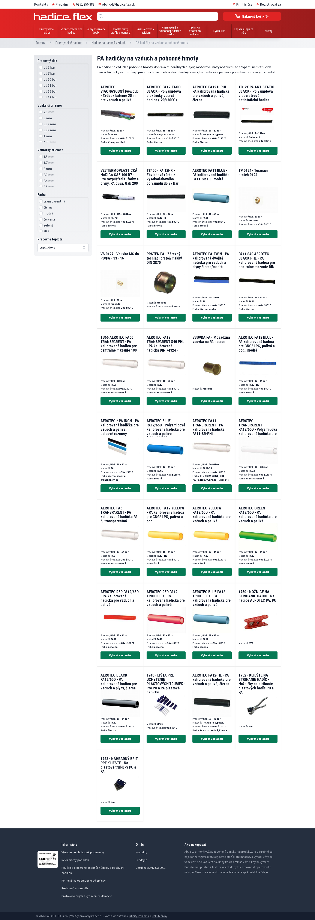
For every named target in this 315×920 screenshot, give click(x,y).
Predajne (62, 4)
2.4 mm (49, 180)
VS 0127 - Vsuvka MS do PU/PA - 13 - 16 (119, 256)
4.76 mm (50, 142)
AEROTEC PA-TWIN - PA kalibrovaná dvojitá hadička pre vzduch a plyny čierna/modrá (210, 260)
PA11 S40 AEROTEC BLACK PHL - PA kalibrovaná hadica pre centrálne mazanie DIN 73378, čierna (256, 262)
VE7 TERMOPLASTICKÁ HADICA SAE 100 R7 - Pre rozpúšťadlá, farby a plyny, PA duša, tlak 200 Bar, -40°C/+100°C (119, 179)
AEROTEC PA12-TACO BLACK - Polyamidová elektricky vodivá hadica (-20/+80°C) (164, 93)
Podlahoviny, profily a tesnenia (120, 30)
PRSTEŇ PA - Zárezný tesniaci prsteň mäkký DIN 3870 (164, 258)
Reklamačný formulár (75, 888)
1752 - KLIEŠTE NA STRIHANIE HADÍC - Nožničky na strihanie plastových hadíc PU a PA (256, 684)
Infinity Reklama (139, 916)
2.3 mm (49, 174)
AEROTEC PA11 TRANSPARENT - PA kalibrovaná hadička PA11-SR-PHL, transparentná (208, 429)
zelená (48, 225)
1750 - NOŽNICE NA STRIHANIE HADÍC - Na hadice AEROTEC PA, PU (257, 596)
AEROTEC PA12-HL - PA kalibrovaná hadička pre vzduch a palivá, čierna (211, 679)
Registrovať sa (270, 4)
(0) (255, 16)
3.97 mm (50, 130)
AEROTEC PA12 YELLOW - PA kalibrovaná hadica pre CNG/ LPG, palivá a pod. (165, 514)
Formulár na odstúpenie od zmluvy (84, 880)
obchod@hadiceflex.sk (118, 4)
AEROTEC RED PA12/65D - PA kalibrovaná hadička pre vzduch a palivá (119, 598)
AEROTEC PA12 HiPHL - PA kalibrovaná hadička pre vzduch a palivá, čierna (211, 93)
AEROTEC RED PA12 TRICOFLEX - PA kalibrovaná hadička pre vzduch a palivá (166, 598)
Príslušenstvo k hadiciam (145, 30)
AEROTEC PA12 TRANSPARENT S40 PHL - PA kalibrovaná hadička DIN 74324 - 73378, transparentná (165, 346)
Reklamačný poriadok (75, 860)
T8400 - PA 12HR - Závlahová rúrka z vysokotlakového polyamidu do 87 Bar (162, 177)
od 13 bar (50, 97)
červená (49, 219)
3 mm (48, 118)
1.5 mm (49, 156)
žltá (46, 231)
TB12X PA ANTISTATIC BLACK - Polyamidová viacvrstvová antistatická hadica (256, 93)
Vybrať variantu (120, 151)
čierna (48, 207)
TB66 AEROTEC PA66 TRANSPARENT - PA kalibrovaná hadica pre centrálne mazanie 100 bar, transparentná (118, 346)
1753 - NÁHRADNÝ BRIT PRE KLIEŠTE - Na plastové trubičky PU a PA (119, 765)
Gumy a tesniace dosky (96, 30)
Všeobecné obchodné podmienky (83, 852)
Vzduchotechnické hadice (71, 30)
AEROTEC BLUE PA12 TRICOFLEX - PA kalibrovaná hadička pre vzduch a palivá (211, 598)
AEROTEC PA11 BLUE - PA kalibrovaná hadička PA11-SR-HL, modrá (211, 174)
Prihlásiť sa (244, 4)
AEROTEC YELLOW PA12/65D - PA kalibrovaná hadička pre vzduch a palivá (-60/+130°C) (211, 516)
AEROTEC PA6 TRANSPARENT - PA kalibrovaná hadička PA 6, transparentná (119, 514)
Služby (268, 31)
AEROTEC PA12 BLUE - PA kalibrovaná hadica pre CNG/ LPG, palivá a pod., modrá (256, 343)
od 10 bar (50, 79)
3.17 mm (50, 124)
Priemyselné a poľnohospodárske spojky (170, 31)
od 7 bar (49, 73)
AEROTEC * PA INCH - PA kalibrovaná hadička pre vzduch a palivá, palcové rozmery (119, 427)
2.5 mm (49, 112)
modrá (48, 213)
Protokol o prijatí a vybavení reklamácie (87, 896)
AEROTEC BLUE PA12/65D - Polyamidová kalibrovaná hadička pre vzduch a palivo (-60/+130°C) (166, 429)
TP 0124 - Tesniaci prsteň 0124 (253, 172)
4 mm (48, 136)
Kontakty (41, 4)
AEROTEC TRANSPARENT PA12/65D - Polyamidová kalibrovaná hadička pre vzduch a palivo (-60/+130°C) (257, 431)
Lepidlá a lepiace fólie (243, 30)
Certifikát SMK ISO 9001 (151, 868)
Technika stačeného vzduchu (195, 31)
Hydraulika (219, 31)
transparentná (54, 201)
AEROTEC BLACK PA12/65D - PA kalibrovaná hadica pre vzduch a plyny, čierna (118, 681)
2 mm (48, 168)
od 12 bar (50, 91)
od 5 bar (49, 67)
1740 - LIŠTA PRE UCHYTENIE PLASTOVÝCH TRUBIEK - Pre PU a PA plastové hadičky (166, 684)
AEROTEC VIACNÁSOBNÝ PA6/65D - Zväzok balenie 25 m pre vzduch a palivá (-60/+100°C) (119, 95)
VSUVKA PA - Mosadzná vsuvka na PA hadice (211, 339)
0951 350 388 (85, 4)
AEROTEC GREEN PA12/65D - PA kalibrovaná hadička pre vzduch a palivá (257, 514)
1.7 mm (49, 162)
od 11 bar (50, 85)
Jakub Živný (159, 916)
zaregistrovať (203, 857)
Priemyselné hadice (46, 30)
